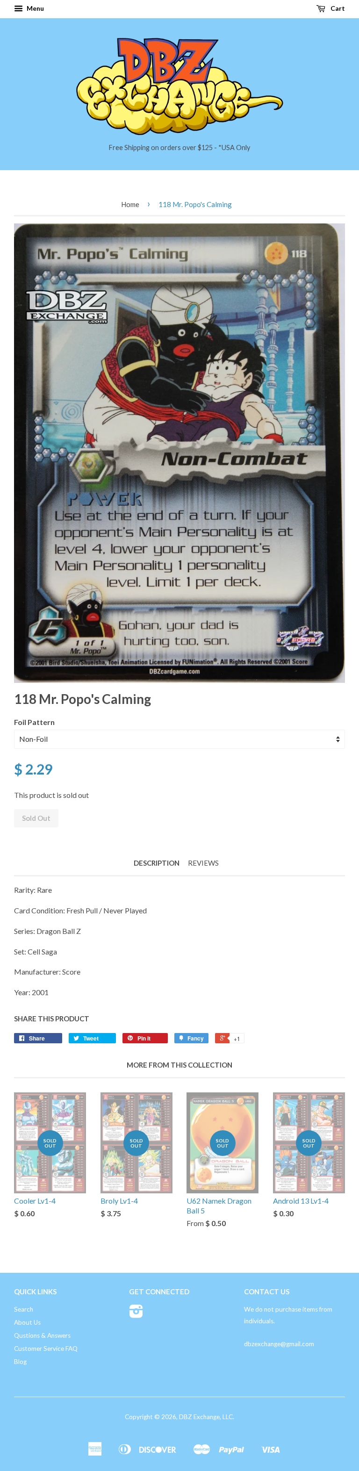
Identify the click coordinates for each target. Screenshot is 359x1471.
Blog (20, 1361)
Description (157, 863)
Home (130, 204)
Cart (337, 8)
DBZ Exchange (199, 1417)
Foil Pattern (34, 722)
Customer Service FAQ (46, 1348)
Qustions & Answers (42, 1335)
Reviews (203, 863)
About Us (27, 1322)
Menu (34, 8)
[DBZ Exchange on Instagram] (136, 1314)
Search (23, 1309)
